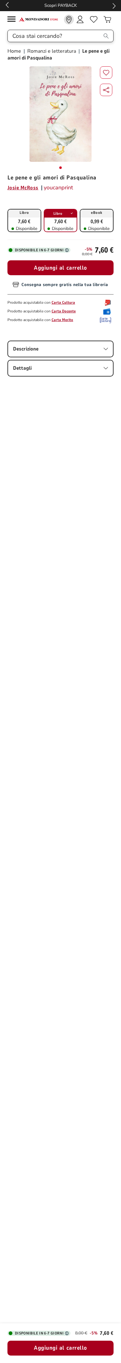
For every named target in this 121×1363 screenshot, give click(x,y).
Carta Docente (64, 311)
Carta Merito (62, 319)
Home (14, 51)
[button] (106, 90)
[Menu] (13, 20)
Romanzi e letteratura (51, 51)
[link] (69, 19)
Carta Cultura (63, 302)
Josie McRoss (22, 187)
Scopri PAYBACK (60, 5)
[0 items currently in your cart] (107, 19)
